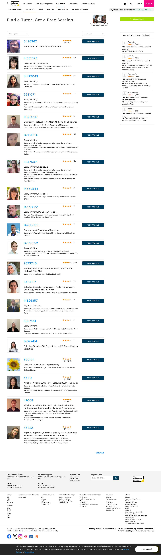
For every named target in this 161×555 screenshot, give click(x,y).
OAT (8, 517)
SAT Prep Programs (44, 4)
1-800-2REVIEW (20, 477)
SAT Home (27, 4)
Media (127, 508)
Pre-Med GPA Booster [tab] (80, 10)
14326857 (31, 300)
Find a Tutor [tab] (29, 10)
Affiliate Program (131, 503)
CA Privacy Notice (109, 529)
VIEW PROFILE (93, 41)
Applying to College (66, 501)
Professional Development (89, 504)
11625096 (30, 117)
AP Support (45, 504)
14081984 (30, 135)
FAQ (8, 478)
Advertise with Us (131, 506)
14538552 (31, 243)
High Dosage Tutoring (87, 499)
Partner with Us (130, 504)
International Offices (113, 508)
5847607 (30, 162)
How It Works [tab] (63, 10)
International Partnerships (134, 512)
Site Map (150, 531)
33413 (28, 378)
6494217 (30, 282)
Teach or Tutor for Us (132, 499)
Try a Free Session (137, 19)
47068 (28, 400)
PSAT (8, 501)
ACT (8, 499)
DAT (8, 515)
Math (42, 497)
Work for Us (129, 501)
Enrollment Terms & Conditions (136, 516)
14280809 (31, 225)
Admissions (73, 4)
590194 (29, 359)
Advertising (74, 478)
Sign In (139, 3)
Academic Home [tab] (15, 10)
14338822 (31, 207)
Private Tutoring (111, 504)
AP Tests (10, 503)
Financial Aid (63, 503)
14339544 (31, 188)
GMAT (9, 510)
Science (43, 499)
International (74, 477)
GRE (8, 508)
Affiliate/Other (75, 480)
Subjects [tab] (50, 10)
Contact (128, 510)
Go (116, 478)
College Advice (64, 499)
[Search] (131, 4)
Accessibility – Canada (133, 519)
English (43, 501)
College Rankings (65, 497)
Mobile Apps (110, 506)
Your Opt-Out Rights (126, 531)
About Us (83, 506)
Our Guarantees (130, 514)
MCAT (9, 513)
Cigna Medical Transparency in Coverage (134, 522)
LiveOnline (109, 503)
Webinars (109, 497)
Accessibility (129, 517)
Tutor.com (83, 501)
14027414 (30, 341)
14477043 (31, 76)
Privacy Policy (95, 529)
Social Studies (45, 503)
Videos (108, 501)
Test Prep (83, 503)
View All (100, 453)
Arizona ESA (23, 497)
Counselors (110, 510)
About (127, 497)
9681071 (29, 94)
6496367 (30, 41)
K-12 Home (83, 497)
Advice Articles (111, 499)
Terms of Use (29, 552)
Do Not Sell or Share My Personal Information (135, 529)
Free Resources (88, 4)
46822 (28, 427)
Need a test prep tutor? (132, 10)
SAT (8, 497)
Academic (60, 4)
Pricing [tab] (40, 10)
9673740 (30, 263)
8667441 (30, 321)
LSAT (8, 512)
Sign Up (149, 3)
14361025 (30, 58)
